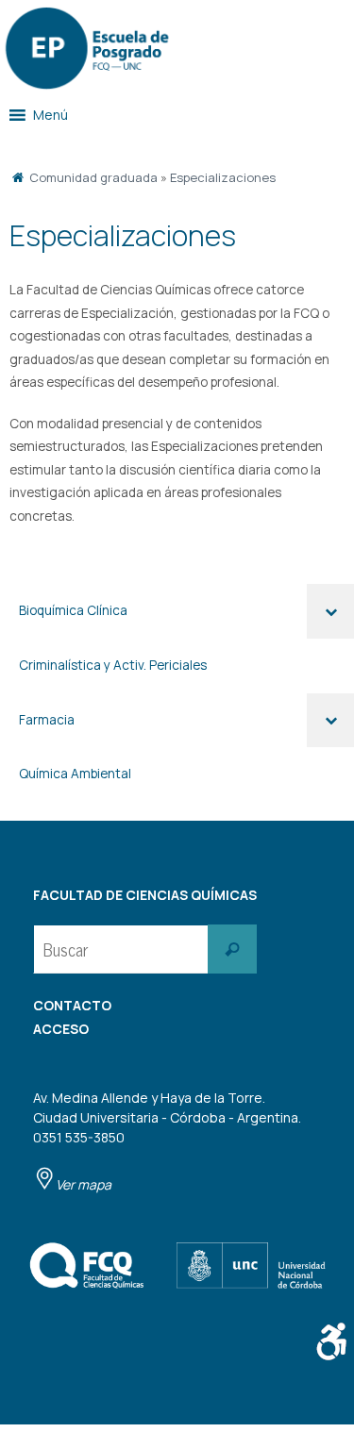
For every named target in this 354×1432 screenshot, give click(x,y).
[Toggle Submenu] (330, 611)
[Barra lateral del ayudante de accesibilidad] (331, 1341)
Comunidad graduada (93, 177)
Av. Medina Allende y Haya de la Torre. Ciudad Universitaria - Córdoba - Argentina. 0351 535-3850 (167, 1141)
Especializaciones (223, 177)
